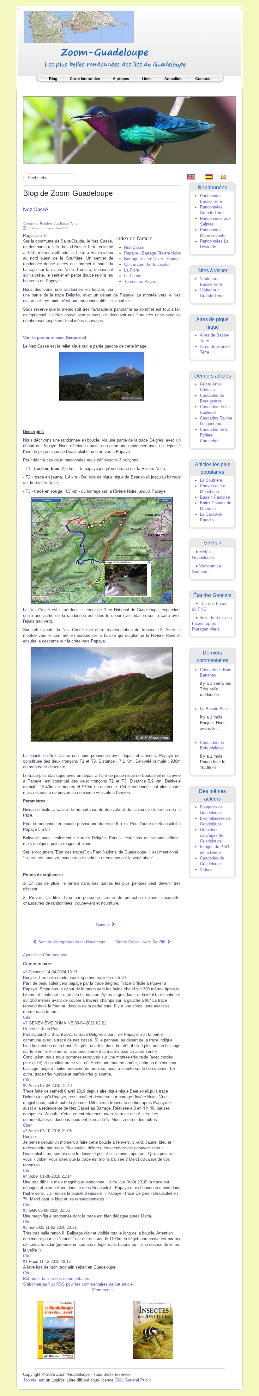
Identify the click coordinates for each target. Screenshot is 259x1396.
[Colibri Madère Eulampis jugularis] (129, 129)
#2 (25, 1227)
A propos (121, 79)
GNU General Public (133, 1380)
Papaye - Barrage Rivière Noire (152, 253)
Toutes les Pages (140, 281)
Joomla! (30, 1380)
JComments (102, 1289)
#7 (25, 1023)
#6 (25, 1085)
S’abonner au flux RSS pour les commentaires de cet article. (78, 1284)
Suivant (103, 924)
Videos (206, 869)
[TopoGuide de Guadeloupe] (56, 1329)
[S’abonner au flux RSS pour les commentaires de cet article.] (54, 963)
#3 (25, 1210)
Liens (147, 79)
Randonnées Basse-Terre (58, 223)
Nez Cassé (35, 209)
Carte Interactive (85, 79)
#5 (25, 1131)
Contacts (203, 79)
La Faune (132, 275)
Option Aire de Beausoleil (147, 264)
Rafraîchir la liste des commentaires (56, 1278)
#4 (25, 1176)
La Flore (131, 270)
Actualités (173, 79)
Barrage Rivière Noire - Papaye (152, 258)
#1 (25, 1261)
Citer (27, 1017)
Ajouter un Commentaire (45, 955)
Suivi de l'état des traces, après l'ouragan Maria (212, 623)
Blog (53, 79)
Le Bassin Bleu (214, 709)
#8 (25, 972)
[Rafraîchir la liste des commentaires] (55, 963)
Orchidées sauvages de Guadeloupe (211, 835)
